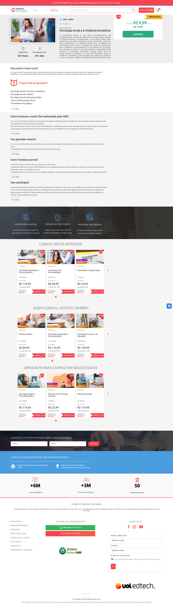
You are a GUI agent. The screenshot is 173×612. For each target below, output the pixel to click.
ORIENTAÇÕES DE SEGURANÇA (21, 550)
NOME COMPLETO (119, 535)
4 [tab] (63, 297)
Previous (14, 270)
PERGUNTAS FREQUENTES (20, 525)
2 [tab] (58, 297)
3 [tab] (60, 297)
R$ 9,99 (140, 22)
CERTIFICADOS (16, 546)
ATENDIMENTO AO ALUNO (70, 533)
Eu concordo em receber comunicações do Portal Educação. (137, 559)
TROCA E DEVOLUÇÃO (18, 533)
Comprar (138, 34)
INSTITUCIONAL (16, 521)
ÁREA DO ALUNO (146, 10)
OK (113, 566)
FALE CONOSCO (16, 542)
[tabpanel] (31, 272)
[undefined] (33, 30)
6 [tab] (64, 360)
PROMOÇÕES (15, 529)
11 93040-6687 (72, 527)
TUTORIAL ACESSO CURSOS (20, 537)
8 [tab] (69, 360)
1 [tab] (56, 297)
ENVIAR (94, 444)
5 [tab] (65, 297)
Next (108, 270)
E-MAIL (114, 545)
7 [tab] (66, 360)
